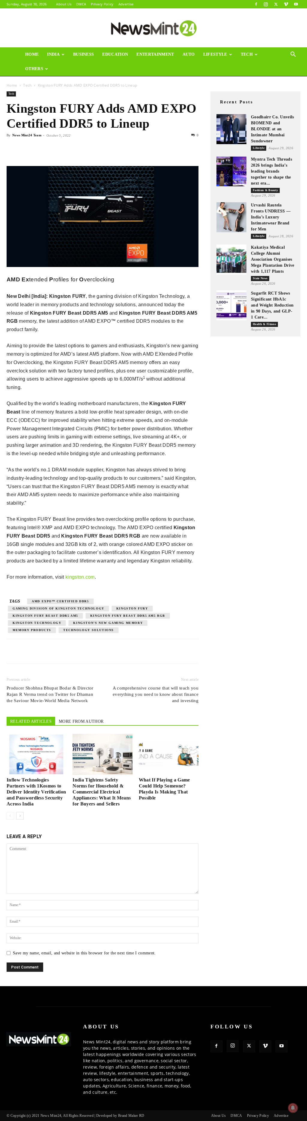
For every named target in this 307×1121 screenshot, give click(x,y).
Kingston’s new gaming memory (108, 622)
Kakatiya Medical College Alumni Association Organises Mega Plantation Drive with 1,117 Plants (272, 259)
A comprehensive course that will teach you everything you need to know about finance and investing (155, 694)
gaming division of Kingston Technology (58, 608)
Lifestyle (215, 54)
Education (115, 54)
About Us (63, 4)
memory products (32, 630)
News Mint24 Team (26, 135)
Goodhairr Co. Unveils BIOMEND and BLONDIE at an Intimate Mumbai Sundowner (272, 129)
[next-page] (20, 816)
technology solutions (88, 630)
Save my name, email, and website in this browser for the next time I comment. (84, 953)
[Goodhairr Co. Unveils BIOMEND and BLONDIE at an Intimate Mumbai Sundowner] (231, 129)
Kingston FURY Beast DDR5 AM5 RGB (127, 615)
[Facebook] (256, 4)
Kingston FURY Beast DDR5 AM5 (45, 615)
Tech (247, 54)
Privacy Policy (102, 4)
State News (260, 278)
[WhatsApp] (40, 149)
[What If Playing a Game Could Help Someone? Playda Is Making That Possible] (168, 754)
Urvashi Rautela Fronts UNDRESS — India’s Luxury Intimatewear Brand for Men (271, 217)
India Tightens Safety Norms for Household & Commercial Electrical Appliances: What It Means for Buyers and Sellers (102, 791)
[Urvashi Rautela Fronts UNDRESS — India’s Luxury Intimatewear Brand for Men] (231, 217)
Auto (189, 54)
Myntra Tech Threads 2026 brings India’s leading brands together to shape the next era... (271, 171)
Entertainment (155, 54)
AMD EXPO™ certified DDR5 (60, 601)
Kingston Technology (37, 622)
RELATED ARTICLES (31, 721)
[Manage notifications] (293, 1108)
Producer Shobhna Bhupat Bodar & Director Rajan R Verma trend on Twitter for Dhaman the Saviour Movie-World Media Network (50, 694)
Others (34, 69)
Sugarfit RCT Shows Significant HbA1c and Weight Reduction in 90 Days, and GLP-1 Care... (272, 305)
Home (32, 54)
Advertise (126, 4)
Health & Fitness (264, 324)
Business (83, 54)
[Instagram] (265, 4)
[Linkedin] (54, 149)
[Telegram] (68, 149)
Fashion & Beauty (265, 190)
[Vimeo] (286, 4)
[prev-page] (10, 816)
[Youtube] (295, 4)
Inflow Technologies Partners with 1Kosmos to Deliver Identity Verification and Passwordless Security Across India (36, 791)
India (53, 54)
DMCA (81, 4)
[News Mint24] (153, 28)
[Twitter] (275, 4)
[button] (293, 55)
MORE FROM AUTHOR (81, 721)
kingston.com (80, 577)
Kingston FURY (132, 608)
